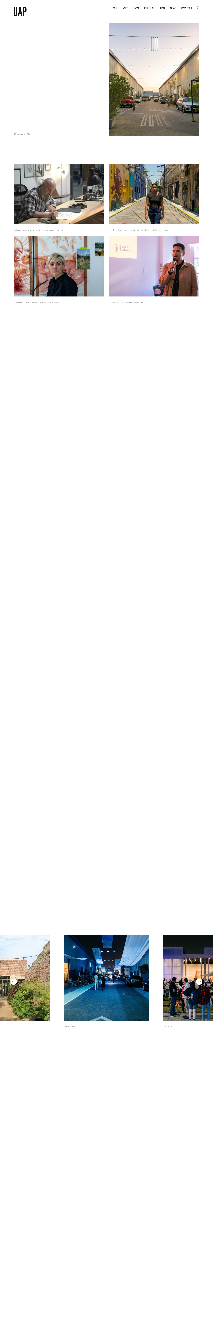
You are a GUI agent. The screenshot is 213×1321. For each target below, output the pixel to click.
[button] (14, 981)
